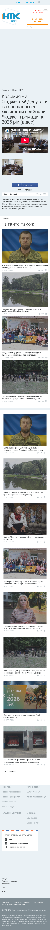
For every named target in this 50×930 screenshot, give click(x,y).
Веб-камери (32, 818)
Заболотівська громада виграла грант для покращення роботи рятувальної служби (21, 761)
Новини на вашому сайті (18, 843)
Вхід (18, 2)
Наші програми (11, 812)
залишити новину (38, 20)
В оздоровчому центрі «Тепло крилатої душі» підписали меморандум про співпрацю (21, 354)
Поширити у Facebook (27, 185)
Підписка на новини (17, 847)
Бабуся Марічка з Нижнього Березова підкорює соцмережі (24, 538)
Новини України (9, 802)
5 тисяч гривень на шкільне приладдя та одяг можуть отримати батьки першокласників (23, 627)
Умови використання (17, 905)
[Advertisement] (25, 60)
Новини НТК (17, 90)
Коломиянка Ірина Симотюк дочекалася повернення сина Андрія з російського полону (25, 266)
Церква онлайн (33, 823)
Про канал (33, 787)
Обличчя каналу (33, 792)
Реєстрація (29, 2)
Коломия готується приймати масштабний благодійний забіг (21, 716)
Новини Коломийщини (11, 792)
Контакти (5, 902)
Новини (6, 787)
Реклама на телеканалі (21, 902)
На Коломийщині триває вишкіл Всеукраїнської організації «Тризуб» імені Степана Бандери (22, 397)
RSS (10, 840)
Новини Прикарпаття (11, 797)
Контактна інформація (36, 797)
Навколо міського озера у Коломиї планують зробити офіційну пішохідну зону (21, 310)
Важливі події (8, 807)
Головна (5, 90)
